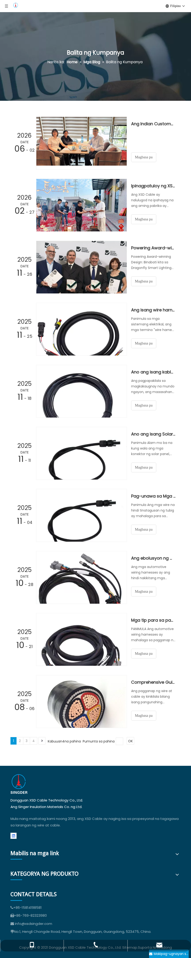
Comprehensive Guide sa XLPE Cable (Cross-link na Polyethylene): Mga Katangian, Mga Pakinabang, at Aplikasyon (153, 682)
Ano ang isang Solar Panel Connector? (153, 434)
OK (130, 741)
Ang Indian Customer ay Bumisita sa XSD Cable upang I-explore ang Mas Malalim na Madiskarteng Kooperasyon (153, 124)
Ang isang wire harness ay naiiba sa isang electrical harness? (153, 310)
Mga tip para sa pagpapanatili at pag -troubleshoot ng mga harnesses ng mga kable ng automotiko (153, 620)
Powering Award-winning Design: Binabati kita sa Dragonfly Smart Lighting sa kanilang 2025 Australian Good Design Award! (153, 248)
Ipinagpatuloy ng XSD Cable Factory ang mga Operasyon (153, 186)
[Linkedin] (13, 836)
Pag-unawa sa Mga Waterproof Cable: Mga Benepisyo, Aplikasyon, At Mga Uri (153, 496)
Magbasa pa (144, 157)
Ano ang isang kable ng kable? (153, 372)
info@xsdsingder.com (33, 923)
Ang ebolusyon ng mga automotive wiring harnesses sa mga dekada (153, 558)
